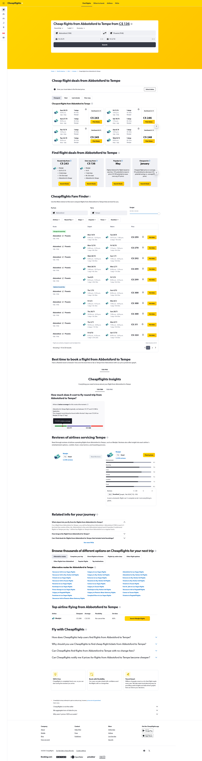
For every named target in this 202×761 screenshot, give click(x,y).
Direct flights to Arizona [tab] (95, 556)
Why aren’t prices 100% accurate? (65, 714)
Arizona (74, 71)
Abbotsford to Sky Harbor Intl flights (135, 575)
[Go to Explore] (3, 27)
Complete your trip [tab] (76, 556)
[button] (3, 3)
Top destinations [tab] (97, 561)
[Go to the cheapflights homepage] (15, 3)
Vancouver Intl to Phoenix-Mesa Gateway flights (68, 598)
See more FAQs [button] (89, 542)
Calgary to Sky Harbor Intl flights (98, 575)
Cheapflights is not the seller (63, 707)
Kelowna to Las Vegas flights (97, 578)
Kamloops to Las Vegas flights (62, 586)
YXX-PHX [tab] (105, 369)
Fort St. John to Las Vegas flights (133, 586)
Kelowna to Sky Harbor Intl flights (134, 578)
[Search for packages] (3, 23)
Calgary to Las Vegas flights (96, 572)
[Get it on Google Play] (147, 730)
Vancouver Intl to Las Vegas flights (63, 572)
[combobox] (59, 28)
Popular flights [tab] (83, 561)
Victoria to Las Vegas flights (61, 578)
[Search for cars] (3, 18)
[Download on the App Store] (147, 735)
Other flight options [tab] (133, 556)
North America (61, 71)
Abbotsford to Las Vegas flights (133, 572)
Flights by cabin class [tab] (115, 556)
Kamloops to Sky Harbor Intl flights (99, 589)
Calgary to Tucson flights (95, 586)
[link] (64, 184)
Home (52, 71)
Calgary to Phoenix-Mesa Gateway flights (101, 592)
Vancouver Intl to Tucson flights (62, 581)
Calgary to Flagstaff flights (61, 592)
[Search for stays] (3, 14)
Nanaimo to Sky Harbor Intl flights (98, 581)
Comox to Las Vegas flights (96, 583)
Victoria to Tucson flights (131, 583)
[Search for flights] (3, 10)
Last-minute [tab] (76, 98)
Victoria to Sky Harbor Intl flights (134, 581)
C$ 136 (124, 24)
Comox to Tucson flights (131, 592)
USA (68, 71)
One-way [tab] (87, 98)
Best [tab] (65, 98)
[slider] (159, 213)
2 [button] (152, 348)
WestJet (65, 453)
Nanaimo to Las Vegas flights (62, 583)
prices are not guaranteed (94, 700)
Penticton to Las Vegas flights (62, 595)
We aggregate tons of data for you (65, 710)
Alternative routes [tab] (60, 556)
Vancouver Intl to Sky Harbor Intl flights (65, 575)
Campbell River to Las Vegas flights (99, 595)
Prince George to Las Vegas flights (63, 589)
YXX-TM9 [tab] (100, 389)
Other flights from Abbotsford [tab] (64, 561)
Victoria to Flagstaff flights (131, 595)
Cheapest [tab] (57, 98)
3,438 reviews (68, 460)
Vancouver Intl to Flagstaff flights (134, 589)
